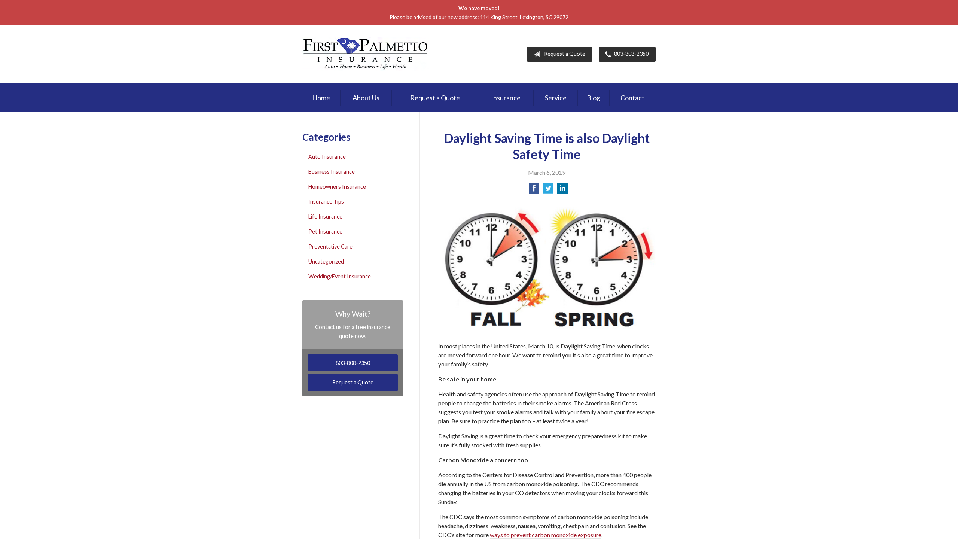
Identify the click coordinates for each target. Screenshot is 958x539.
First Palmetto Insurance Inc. (365, 54)
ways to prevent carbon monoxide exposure (545, 534)
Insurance (506, 98)
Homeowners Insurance (337, 186)
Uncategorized (326, 261)
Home (321, 98)
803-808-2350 (631, 54)
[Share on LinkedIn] (562, 190)
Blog (593, 98)
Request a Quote (564, 54)
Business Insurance (331, 171)
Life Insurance (325, 216)
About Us (366, 98)
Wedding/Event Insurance (339, 276)
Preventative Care (330, 246)
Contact (632, 98)
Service (556, 98)
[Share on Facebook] (534, 190)
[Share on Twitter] (548, 190)
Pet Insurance (325, 231)
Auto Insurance (327, 156)
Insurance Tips (326, 201)
